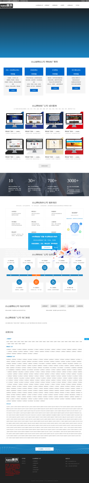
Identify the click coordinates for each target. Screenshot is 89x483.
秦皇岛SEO (43, 408)
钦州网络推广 (67, 388)
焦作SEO (47, 421)
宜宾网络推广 (61, 394)
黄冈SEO (37, 437)
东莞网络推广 (30, 386)
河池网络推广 (41, 390)
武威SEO (30, 417)
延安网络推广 (42, 373)
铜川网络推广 (31, 373)
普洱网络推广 (18, 398)
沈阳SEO (18, 412)
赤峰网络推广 (40, 367)
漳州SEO (50, 427)
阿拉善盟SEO (54, 415)
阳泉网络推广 (59, 371)
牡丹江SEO (72, 410)
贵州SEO (45, 433)
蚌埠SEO (18, 423)
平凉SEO (41, 417)
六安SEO (60, 423)
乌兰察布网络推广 (67, 367)
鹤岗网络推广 (54, 363)
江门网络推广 (52, 384)
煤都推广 (70, 341)
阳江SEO (46, 429)
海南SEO (43, 431)
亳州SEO (75, 423)
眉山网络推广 (56, 394)
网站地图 (83, 0)
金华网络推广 (43, 382)
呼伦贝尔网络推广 (53, 367)
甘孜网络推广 (50, 396)
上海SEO (62, 5)
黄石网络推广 (41, 392)
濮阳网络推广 (31, 376)
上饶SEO (8, 431)
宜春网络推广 (73, 386)
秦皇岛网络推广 (35, 361)
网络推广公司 (9, 346)
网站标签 (87, 0)
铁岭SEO (55, 412)
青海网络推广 (14, 353)
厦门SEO (34, 427)
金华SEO (16, 427)
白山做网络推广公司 (37, 458)
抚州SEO (12, 431)
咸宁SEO (40, 437)
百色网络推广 (19, 390)
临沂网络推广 (78, 359)
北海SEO (10, 433)
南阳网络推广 (53, 376)
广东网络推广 (31, 351)
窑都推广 (33, 341)
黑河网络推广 (12, 365)
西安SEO (53, 419)
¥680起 (13, 74)
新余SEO (35, 431)
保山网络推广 (35, 398)
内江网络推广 (40, 394)
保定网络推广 (41, 361)
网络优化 (33, 323)
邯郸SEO (39, 408)
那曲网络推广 (14, 400)
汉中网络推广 (52, 373)
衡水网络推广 (68, 361)
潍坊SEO (57, 406)
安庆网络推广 (38, 378)
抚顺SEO (29, 412)
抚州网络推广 (67, 386)
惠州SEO (31, 429)
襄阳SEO (18, 437)
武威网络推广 (58, 369)
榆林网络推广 (47, 373)
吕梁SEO (27, 419)
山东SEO (31, 406)
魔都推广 (11, 341)
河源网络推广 (14, 386)
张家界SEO (46, 435)
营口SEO (44, 412)
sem (25, 323)
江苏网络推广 (58, 349)
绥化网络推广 (24, 365)
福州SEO (31, 427)
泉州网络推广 (75, 382)
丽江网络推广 (46, 398)
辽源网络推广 (25, 363)
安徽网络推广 (69, 349)
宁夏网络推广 (79, 351)
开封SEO (23, 421)
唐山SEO (35, 408)
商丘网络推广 (59, 376)
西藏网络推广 (68, 351)
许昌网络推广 (36, 376)
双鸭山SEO (64, 410)
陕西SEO (50, 419)
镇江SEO (49, 425)
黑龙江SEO (33, 410)
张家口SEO (52, 408)
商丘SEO (70, 421)
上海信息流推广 (36, 469)
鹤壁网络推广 (15, 376)
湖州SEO (65, 425)
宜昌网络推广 (51, 392)
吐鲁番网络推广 (18, 369)
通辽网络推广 (34, 367)
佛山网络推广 (47, 384)
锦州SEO (40, 412)
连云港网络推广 (75, 380)
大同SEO (12, 419)
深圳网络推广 (31, 384)
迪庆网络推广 (57, 398)
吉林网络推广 (41, 349)
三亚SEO (50, 431)
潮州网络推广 (41, 386)
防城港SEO (22, 433)
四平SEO (10, 410)
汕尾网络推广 (9, 386)
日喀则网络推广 (68, 398)
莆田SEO (38, 427)
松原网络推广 (35, 363)
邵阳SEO (34, 435)
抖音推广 (18, 323)
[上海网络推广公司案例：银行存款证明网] (74, 145)
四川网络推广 (52, 351)
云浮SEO (68, 429)
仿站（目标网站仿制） (13, 70)
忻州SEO (19, 419)
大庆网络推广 (59, 363)
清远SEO (50, 429)
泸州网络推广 (78, 394)
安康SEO (8, 421)
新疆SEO (59, 415)
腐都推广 (26, 341)
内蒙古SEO (72, 412)
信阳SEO (74, 421)
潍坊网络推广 (35, 359)
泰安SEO (65, 406)
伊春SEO (68, 410)
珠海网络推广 (36, 384)
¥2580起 (34, 74)
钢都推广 (66, 341)
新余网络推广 (25, 388)
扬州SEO (34, 425)
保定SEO (47, 408)
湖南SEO (16, 435)
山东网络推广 (10, 351)
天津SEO (16, 406)
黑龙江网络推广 (48, 349)
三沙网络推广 (41, 388)
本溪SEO (33, 412)
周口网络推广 (69, 376)
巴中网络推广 (34, 396)
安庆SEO (41, 423)
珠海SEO (80, 427)
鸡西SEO (60, 410)
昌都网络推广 (73, 398)
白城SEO (25, 410)
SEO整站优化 (76, 70)
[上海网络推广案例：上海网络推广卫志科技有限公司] (14, 120)
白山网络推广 (19, 363)
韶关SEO (72, 427)
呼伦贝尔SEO (28, 415)
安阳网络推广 (10, 376)
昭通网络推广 (66, 396)
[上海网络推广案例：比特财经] (14, 145)
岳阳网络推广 (67, 390)
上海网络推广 (47, 5)
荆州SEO (33, 437)
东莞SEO (53, 429)
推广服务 (30, 323)
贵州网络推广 (58, 351)
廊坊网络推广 (57, 361)
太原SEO (8, 419)
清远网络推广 (25, 386)
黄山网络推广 (43, 378)
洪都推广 (37, 341)
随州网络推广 (18, 394)
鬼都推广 (9, 343)
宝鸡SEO (57, 419)
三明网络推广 (69, 382)
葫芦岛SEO (67, 412)
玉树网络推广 (42, 400)
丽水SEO (80, 425)
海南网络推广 (42, 351)
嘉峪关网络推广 (37, 369)
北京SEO (8, 406)
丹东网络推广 (50, 365)
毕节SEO (65, 433)
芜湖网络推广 (10, 378)
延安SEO (72, 419)
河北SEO (27, 408)
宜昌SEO (14, 437)
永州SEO (58, 435)
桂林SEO (69, 431)
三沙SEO (54, 431)
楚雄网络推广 (77, 396)
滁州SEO (56, 423)
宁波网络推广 (16, 382)
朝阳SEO (59, 412)
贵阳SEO (49, 433)
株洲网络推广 (46, 390)
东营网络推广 (25, 359)
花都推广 (48, 341)
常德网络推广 (73, 390)
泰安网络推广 (46, 359)
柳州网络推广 (57, 388)
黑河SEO (76, 410)
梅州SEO (34, 429)
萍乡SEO (31, 431)
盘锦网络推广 (12, 367)
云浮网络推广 (51, 386)
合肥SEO (14, 423)
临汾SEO (42, 419)
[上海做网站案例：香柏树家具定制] (74, 120)
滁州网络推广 (59, 378)
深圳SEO (76, 427)
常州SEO (11, 425)
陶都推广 (74, 341)
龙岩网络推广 (15, 384)
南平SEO (53, 427)
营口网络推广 (61, 365)
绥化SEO (10, 412)
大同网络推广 (43, 371)
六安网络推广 (65, 378)
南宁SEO (65, 431)
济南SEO (34, 406)
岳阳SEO (38, 435)
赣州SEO (23, 431)
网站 (46, 323)
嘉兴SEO (76, 425)
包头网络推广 (24, 367)
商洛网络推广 (63, 373)
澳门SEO (27, 406)
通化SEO (14, 410)
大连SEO (21, 412)
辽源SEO (21, 410)
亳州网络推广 (10, 380)
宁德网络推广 (20, 384)
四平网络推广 (9, 363)
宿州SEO (52, 423)
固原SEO (72, 417)
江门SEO (16, 429)
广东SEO (65, 427)
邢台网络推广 (73, 361)
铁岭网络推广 (77, 365)
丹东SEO (37, 412)
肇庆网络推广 (68, 384)
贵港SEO (18, 433)
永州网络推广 (19, 392)
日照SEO (72, 406)
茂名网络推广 (63, 384)
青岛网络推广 (9, 359)
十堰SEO (10, 437)
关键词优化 (22, 323)
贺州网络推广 (35, 390)
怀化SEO (62, 435)
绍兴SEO (68, 425)
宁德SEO (61, 427)
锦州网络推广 (56, 365)
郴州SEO (54, 435)
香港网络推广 (25, 353)
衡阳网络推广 (57, 390)
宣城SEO (64, 423)
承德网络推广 (52, 361)
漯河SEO (58, 421)
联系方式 (23, 463)
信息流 (11, 323)
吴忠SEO (68, 417)
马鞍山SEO (29, 423)
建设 (44, 323)
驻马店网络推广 (75, 376)
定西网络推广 (10, 371)
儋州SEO (58, 431)
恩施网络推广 (24, 394)
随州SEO (44, 437)
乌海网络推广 (29, 367)
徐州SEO (15, 425)
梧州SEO (77, 431)
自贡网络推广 (66, 394)
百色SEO (26, 433)
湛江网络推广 (58, 384)
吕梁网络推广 (64, 371)
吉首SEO (69, 435)
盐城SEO (37, 425)
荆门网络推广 (67, 392)
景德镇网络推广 (14, 388)
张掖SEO (34, 417)
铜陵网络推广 (33, 378)
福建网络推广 (74, 349)
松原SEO (29, 410)
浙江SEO (57, 425)
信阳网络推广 (64, 376)
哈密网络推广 (24, 369)
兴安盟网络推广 (74, 367)
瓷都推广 (77, 341)
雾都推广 (52, 341)
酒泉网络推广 (69, 369)
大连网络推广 (29, 365)
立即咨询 (13, 90)
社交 (42, 323)
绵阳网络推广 (13, 396)
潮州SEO (61, 429)
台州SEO (8, 427)
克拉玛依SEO (77, 415)
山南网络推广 (9, 400)
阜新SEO (48, 412)
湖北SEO (73, 435)
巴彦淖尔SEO (33, 415)
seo (27, 323)
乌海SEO (10, 415)
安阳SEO (35, 421)
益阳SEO (50, 435)
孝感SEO (29, 437)
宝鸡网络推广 (20, 373)
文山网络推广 (12, 398)
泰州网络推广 (64, 380)
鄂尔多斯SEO (22, 415)
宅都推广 (16, 343)
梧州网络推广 (62, 388)
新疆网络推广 (19, 353)
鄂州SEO (21, 437)
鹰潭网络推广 (30, 388)
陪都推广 (41, 341)
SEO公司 (8, 404)
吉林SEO (75, 408)
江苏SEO (79, 423)
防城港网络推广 (14, 390)
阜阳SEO (49, 423)
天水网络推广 (53, 369)
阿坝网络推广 (45, 396)
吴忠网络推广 (27, 371)
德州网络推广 (67, 359)
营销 (38, 323)
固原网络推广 (32, 371)
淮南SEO (25, 423)
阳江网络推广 (19, 386)
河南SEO (16, 421)
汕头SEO (8, 429)
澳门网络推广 (30, 353)
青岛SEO (38, 406)
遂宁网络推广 (34, 394)
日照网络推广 (57, 359)
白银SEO (22, 417)
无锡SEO (30, 425)
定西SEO (49, 417)
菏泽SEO (16, 408)
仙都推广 (63, 341)
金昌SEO (18, 417)
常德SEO (42, 435)
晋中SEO (31, 419)
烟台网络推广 (30, 359)
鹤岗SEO (52, 410)
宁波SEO (72, 425)
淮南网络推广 (16, 378)
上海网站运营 (70, 5)
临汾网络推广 (10, 373)
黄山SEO (45, 423)
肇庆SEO (27, 429)
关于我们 (77, 5)
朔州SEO (16, 419)
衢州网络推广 (48, 382)
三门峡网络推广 (48, 376)
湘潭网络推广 (51, 390)
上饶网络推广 (62, 386)
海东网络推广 (25, 400)
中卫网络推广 (37, 371)
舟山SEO (23, 427)
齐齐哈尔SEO (43, 410)
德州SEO (80, 406)
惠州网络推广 (74, 384)
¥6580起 (76, 74)
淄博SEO (42, 406)
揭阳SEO (65, 429)
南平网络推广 (10, 384)
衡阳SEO (31, 435)
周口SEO (78, 421)
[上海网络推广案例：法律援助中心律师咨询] (54, 120)
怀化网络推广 (25, 392)
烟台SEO (53, 406)
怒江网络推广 (51, 398)
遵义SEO (52, 433)
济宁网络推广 (41, 359)
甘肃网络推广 (9, 353)
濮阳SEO (50, 421)
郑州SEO (19, 421)
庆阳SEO (45, 417)
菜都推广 (30, 341)
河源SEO (42, 429)
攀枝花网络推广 (73, 394)
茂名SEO (23, 429)
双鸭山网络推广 (71, 363)
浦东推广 (8, 341)
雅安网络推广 (29, 396)
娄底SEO (65, 435)
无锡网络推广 (43, 380)
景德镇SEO (27, 431)
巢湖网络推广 (75, 378)
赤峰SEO (18, 415)
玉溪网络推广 (72, 396)
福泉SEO (80, 433)
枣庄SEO (46, 406)
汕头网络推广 (42, 384)
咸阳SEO (61, 419)
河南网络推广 (15, 351)
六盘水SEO (57, 433)
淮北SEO (34, 423)
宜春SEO (16, 431)
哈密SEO (73, 415)
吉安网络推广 (78, 386)
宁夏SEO (56, 417)
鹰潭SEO (39, 431)
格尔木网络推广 (37, 400)
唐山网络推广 (24, 361)
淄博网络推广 (14, 359)
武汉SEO (77, 435)
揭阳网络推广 (46, 386)
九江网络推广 (57, 386)
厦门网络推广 (59, 382)
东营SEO (50, 406)
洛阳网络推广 (74, 373)
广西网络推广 (36, 351)
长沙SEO (19, 435)
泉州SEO (46, 427)
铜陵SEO (37, 423)
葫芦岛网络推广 (18, 367)
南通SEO (22, 425)
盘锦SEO (63, 412)
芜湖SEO (21, 423)
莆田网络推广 (64, 382)
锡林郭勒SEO (49, 415)
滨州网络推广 (62, 359)
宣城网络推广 (70, 378)
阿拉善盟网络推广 (11, 369)
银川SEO (60, 417)
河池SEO (41, 433)
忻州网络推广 (53, 371)
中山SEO (57, 429)
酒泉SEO (37, 417)
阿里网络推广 (19, 400)
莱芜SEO (19, 408)
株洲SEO (23, 435)
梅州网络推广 (79, 384)
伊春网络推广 (76, 363)
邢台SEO (71, 408)
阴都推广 (24, 343)
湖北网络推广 (20, 351)
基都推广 (13, 343)
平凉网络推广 (74, 369)
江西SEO (72, 429)
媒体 (40, 323)
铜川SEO (65, 419)
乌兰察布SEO (39, 415)
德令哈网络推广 (31, 400)
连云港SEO (53, 425)
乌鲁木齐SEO (63, 415)
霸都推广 (20, 343)
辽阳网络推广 (72, 365)
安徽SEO (10, 423)
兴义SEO (8, 435)
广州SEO (68, 427)
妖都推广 (19, 341)
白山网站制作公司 (39, 5)
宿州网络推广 (54, 378)
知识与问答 (35, 471)
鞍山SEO (25, 412)
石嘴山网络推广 (21, 371)
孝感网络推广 (73, 392)
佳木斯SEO (48, 410)
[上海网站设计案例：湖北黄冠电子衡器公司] (34, 120)
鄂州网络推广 (62, 392)
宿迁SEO (26, 425)
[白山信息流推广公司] (13, 6)
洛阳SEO (27, 421)
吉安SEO (19, 431)
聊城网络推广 (73, 359)
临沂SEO (12, 408)
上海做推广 (9, 338)
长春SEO (79, 408)
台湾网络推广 (35, 353)
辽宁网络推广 (36, 349)
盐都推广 (55, 341)
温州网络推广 (37, 382)
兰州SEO (10, 417)
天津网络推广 (14, 349)
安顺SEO (61, 433)
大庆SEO (56, 410)
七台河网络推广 (18, 365)
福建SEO (27, 427)
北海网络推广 (73, 388)
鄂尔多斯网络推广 (46, 367)
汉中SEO (80, 419)
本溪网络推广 (45, 365)
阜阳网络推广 (49, 378)
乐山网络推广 (45, 394)
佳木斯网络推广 (48, 363)
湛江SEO (19, 429)
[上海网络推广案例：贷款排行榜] (34, 145)
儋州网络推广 (46, 388)
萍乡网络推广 (19, 388)
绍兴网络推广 (10, 382)
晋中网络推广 (69, 371)
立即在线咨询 (47, 247)
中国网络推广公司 (10, 356)
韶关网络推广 (26, 384)
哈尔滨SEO (38, 410)
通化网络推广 (14, 363)
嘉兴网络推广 (21, 382)
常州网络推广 (16, 380)
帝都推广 (15, 341)
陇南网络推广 (15, 371)
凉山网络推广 (56, 396)
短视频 (8, 323)
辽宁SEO (14, 412)
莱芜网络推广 (13, 361)
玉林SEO (14, 433)
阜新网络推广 (66, 365)
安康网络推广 (58, 373)
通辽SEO (14, 415)
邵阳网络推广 (62, 390)
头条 (6, 323)
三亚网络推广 (35, 388)
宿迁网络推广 (37, 380)
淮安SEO (18, 425)
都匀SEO (76, 433)
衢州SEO (19, 427)
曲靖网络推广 (61, 396)
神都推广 (22, 341)
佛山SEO (12, 429)
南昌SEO (76, 429)
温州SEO (12, 427)
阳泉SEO (23, 419)
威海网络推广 (51, 359)
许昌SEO (54, 421)
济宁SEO (61, 406)
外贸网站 (55, 70)
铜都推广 (44, 341)
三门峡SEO (62, 421)
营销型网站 (34, 70)
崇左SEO (30, 433)
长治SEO (34, 419)
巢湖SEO (68, 423)
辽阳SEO (52, 412)
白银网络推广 (48, 369)
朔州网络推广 (48, 371)
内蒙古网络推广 (31, 349)
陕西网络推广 (25, 349)
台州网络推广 (32, 382)
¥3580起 (55, 74)
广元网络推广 (29, 394)
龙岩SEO (57, 427)
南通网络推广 (32, 380)
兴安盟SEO (44, 415)
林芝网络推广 (79, 398)
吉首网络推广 (35, 392)
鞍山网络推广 (34, 365)
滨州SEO (76, 406)
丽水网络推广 (27, 382)
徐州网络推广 (21, 380)
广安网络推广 (18, 396)
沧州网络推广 (63, 361)
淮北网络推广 (27, 378)
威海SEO (68, 406)
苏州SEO (41, 425)
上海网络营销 (54, 5)
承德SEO (56, 408)
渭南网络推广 (36, 373)
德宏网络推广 (41, 398)
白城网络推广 (30, 363)
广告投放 (14, 323)
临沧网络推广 (62, 398)
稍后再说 (56, 247)
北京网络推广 (9, 349)
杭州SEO (61, 425)
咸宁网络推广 (13, 394)
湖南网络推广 (26, 351)
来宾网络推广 (30, 390)
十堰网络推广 (46, 392)
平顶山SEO (31, 421)
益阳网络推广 (9, 392)
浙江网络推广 (64, 349)
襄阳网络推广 (57, 392)
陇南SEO (52, 417)
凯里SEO (72, 433)
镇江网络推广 (69, 380)
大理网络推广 (30, 398)
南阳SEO (66, 421)
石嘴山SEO (64, 417)
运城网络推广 (15, 373)
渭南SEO (68, 419)
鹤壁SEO (39, 421)
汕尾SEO (38, 429)
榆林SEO (76, 419)
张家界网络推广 (79, 390)
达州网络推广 (24, 396)
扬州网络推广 (48, 380)
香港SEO (23, 406)
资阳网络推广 (40, 396)
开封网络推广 (68, 373)
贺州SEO (37, 433)
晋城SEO (38, 419)
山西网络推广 (74, 351)
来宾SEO (34, 433)
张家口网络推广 (47, 361)
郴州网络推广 (14, 392)
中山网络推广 (35, 386)
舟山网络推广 (53, 382)
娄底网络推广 (30, 392)
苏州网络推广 (59, 380)
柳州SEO (73, 431)
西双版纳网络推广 (24, 398)
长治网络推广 (75, 371)
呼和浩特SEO (77, 412)
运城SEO (46, 419)
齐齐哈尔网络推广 (42, 363)
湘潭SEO (27, 435)
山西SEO (80, 417)
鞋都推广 (59, 341)
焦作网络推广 (26, 376)
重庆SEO (19, 406)
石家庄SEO (31, 408)
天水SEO (26, 417)
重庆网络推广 (47, 351)
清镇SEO (12, 435)
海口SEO (47, 431)
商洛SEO (12, 421)
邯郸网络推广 (29, 361)
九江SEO (80, 429)
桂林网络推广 (51, 388)
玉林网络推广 (78, 388)
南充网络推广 (50, 394)
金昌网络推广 (42, 369)
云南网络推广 (63, 351)
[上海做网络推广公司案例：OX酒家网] (54, 145)
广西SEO (62, 431)
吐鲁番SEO (69, 415)
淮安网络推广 (27, 380)
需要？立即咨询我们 (44, 449)
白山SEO (18, 410)
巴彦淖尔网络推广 (60, 367)
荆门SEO (25, 437)
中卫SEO (76, 417)
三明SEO (42, 427)
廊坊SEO (60, 408)
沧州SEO (63, 408)
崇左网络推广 (25, 390)
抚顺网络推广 (40, 365)
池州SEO (71, 423)
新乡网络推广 (20, 376)
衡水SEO (67, 408)
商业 (36, 323)
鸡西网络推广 (64, 363)
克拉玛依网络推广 (30, 369)
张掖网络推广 (64, 369)
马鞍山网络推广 (22, 378)
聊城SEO (8, 408)
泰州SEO (45, 425)
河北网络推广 (19, 349)
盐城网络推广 (53, 380)
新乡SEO (43, 421)
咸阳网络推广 (26, 373)
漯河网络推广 (42, 376)
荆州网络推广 (78, 392)
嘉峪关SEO (14, 417)
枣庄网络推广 (19, 359)
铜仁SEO (68, 433)
